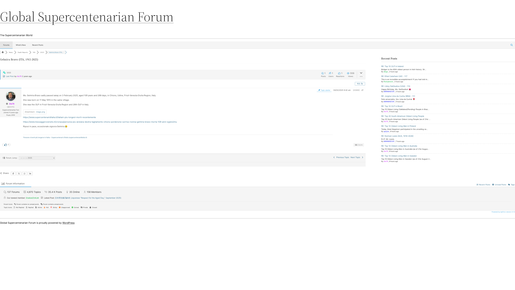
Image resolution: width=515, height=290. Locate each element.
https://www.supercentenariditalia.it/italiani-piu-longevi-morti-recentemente (59, 117)
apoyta (386, 131)
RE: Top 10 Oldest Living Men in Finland (398, 126)
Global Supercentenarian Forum (87, 16)
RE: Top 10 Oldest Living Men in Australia (399, 146)
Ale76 (19, 76)
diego (386, 72)
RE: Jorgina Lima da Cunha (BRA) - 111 (398, 96)
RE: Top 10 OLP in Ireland (392, 66)
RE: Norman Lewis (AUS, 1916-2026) (397, 136)
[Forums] (2, 52)
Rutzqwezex (388, 82)
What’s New (21, 45)
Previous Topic (342, 157)
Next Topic (356, 157)
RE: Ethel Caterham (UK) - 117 (394, 76)
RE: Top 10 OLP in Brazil (391, 106)
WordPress (68, 222)
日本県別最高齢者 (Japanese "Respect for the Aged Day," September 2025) (88, 198)
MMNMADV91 (389, 91)
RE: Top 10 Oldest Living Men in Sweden (399, 156)
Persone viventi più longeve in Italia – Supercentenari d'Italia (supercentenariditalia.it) (55, 137)
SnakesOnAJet (32, 198)
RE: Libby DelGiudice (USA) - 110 (395, 86)
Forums (6, 45)
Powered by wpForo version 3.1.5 (503, 212)
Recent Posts (37, 45)
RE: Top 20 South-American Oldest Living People (402, 116)
